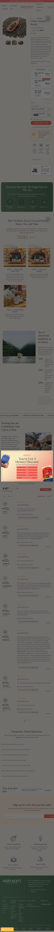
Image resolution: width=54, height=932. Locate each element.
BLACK (27, 467)
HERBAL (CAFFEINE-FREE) (27, 477)
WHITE (27, 475)
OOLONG (27, 472)
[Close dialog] (50, 453)
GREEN (27, 470)
